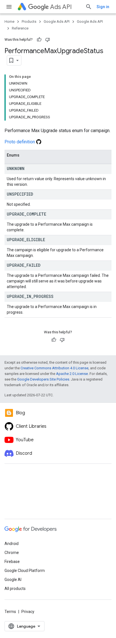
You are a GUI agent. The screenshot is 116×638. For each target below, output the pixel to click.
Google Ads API (57, 21)
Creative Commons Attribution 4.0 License (54, 368)
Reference (20, 28)
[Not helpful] (47, 39)
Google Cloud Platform (25, 570)
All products (15, 588)
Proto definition (20, 141)
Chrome (12, 552)
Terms (10, 611)
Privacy (27, 611)
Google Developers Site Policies (43, 379)
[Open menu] (9, 6)
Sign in (103, 6)
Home (9, 21)
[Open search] (88, 6)
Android (12, 543)
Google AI (13, 579)
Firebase (12, 561)
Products (29, 21)
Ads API (61, 7)
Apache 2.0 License (72, 374)
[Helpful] (39, 39)
